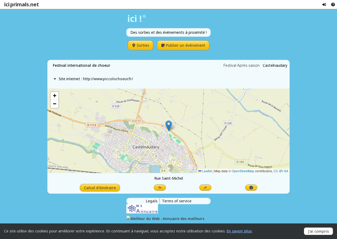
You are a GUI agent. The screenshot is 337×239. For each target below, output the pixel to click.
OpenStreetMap (243, 171)
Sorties (143, 45)
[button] (168, 125)
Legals (151, 200)
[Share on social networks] (160, 187)
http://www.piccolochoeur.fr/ (108, 78)
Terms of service (176, 200)
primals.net (24, 4)
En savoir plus (239, 230)
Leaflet (206, 171)
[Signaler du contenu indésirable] (251, 187)
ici (6, 4)
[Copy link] (205, 187)
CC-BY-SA (281, 171)
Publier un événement (185, 45)
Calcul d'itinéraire (100, 187)
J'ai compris (318, 231)
